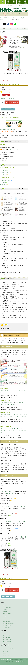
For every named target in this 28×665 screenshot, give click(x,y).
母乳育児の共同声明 (7, 641)
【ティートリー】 (19, 402)
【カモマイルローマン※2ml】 (8, 430)
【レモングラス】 (8, 416)
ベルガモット (3, 170)
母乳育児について (6, 635)
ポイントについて (13, 92)
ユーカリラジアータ (5, 180)
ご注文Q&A (5, 609)
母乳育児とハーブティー (7, 634)
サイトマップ (5, 651)
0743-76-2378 (14, 14)
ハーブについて (6, 655)
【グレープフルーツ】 (6, 414)
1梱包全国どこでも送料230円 (7, 98)
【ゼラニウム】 (18, 390)
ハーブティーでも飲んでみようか (9, 649)
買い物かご (19, 3)
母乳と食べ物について (7, 639)
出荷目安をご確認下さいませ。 (8, 129)
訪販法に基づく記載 (7, 625)
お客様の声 (5, 611)
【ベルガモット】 (21, 428)
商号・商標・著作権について (8, 623)
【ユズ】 (16, 416)
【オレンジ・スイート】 (6, 390)
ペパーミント (3, 174)
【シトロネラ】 (15, 404)
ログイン (13, 3)
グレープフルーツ (5, 172)
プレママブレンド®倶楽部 (8, 648)
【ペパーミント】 (17, 414)
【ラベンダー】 (11, 428)
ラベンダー (3, 182)
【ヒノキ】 (3, 428)
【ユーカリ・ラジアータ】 (7, 402)
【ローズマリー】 (4, 404)
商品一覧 (4, 605)
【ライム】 (23, 416)
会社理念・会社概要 (7, 619)
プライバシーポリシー (7, 627)
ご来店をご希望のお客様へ (8, 613)
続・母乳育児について (7, 637)
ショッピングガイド (7, 607)
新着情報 (4, 653)
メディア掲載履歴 (6, 621)
